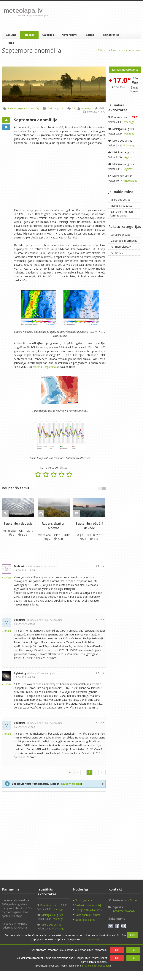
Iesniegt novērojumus (125, 69)
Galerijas (48, 35)
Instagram (123, 926)
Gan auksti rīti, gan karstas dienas (121, 213)
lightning (20, 673)
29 (73, 108)
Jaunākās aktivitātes (117, 107)
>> (102, 772)
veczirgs (19, 619)
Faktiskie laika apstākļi (88, 905)
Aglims (128, 157)
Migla (80, 535)
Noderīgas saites (85, 919)
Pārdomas (116, 252)
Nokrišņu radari (84, 900)
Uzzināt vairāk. (91, 939)
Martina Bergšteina (44, 367)
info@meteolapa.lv (124, 911)
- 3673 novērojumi (45, 673)
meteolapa (87, 108)
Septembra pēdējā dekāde (89, 525)
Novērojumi (69, 35)
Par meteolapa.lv (120, 246)
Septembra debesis (18, 523)
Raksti (29, 35)
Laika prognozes (131, 50)
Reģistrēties (111, 35)
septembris (23, 108)
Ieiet (11, 43)
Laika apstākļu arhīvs (87, 915)
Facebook (117, 926)
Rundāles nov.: (124, 117)
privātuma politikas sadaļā (96, 965)
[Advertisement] (95, 16)
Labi (132, 935)
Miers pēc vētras (122, 140)
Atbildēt (6, 577)
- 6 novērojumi (52, 566)
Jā (133, 949)
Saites (90, 35)
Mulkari (19, 566)
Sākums (11, 35)
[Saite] (18, 507)
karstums (13, 108)
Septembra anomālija (36, 119)
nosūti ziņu (131, 900)
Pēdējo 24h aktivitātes (88, 910)
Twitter (110, 926)
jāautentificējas (70, 783)
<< (70, 772)
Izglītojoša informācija (123, 240)
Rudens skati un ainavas (54, 525)
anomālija (35, 108)
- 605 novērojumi (53, 619)
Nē (117, 949)
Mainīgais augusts (123, 129)
